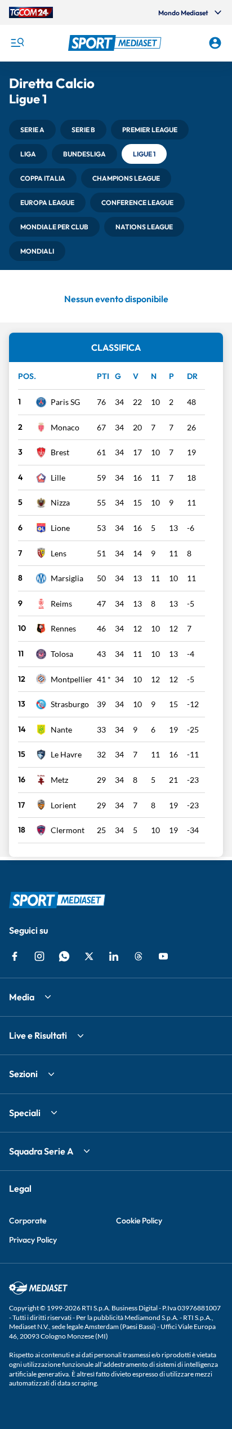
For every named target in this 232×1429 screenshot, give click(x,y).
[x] (89, 956)
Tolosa (62, 654)
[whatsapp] (64, 956)
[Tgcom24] (31, 12)
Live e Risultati (38, 1035)
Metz (59, 780)
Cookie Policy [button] (139, 1220)
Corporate (27, 1220)
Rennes (63, 628)
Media (21, 997)
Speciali (25, 1112)
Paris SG (65, 402)
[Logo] (116, 43)
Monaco (65, 427)
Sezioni (23, 1073)
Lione (60, 528)
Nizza (60, 502)
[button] (116, 43)
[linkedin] (113, 956)
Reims (61, 603)
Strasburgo (70, 704)
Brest (60, 452)
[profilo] (215, 43)
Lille (58, 477)
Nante (61, 729)
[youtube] (163, 956)
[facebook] (14, 956)
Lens (58, 553)
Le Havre (66, 754)
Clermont (67, 830)
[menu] (17, 43)
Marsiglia (67, 578)
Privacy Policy (33, 1240)
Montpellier (71, 679)
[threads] (138, 956)
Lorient (63, 805)
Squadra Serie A (41, 1151)
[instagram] (39, 956)
